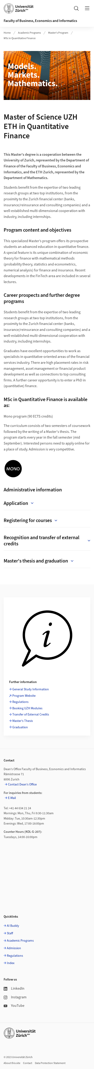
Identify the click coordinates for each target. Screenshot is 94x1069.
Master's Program (58, 33)
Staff (10, 933)
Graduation (20, 727)
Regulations (20, 702)
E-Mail (12, 798)
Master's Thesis (23, 721)
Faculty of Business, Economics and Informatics (40, 20)
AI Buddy (13, 926)
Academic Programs (29, 33)
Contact (27, 1063)
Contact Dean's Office (22, 784)
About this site (12, 1063)
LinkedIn (17, 988)
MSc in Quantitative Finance (20, 38)
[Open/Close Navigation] (87, 8)
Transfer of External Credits (30, 714)
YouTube (17, 1005)
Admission (14, 948)
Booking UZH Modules (27, 708)
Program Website (24, 696)
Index (10, 963)
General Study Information (30, 689)
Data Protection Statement (50, 1063)
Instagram (18, 997)
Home (7, 33)
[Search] (76, 8)
